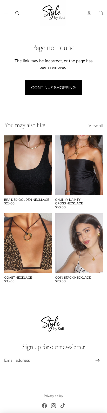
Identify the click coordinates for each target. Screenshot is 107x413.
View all (96, 125)
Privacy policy (53, 396)
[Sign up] (97, 360)
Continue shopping (53, 87)
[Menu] (6, 13)
